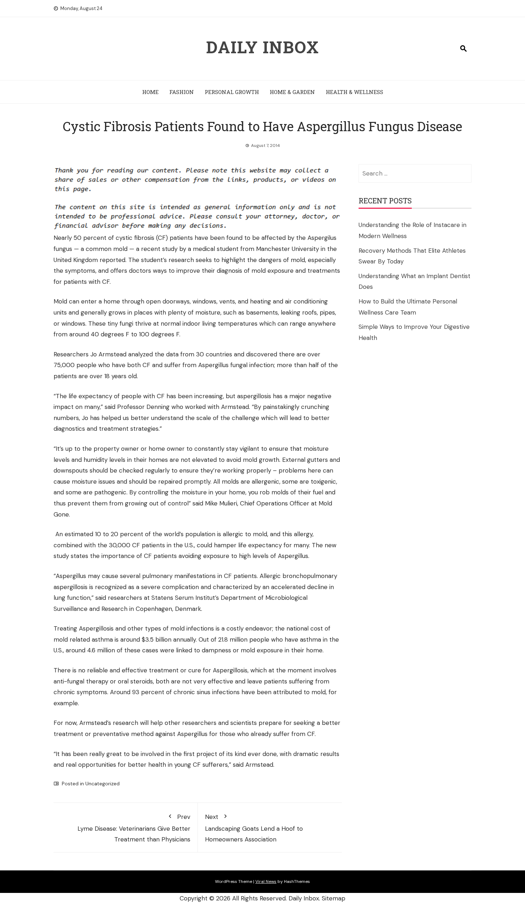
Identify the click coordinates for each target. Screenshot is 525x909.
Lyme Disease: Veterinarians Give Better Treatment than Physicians (134, 828)
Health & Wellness (354, 91)
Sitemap (333, 898)
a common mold (104, 249)
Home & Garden (292, 91)
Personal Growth (232, 91)
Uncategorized (102, 783)
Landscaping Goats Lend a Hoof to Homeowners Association (254, 828)
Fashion (181, 91)
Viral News (265, 881)
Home (150, 91)
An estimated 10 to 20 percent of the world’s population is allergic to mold (161, 534)
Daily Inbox (262, 47)
